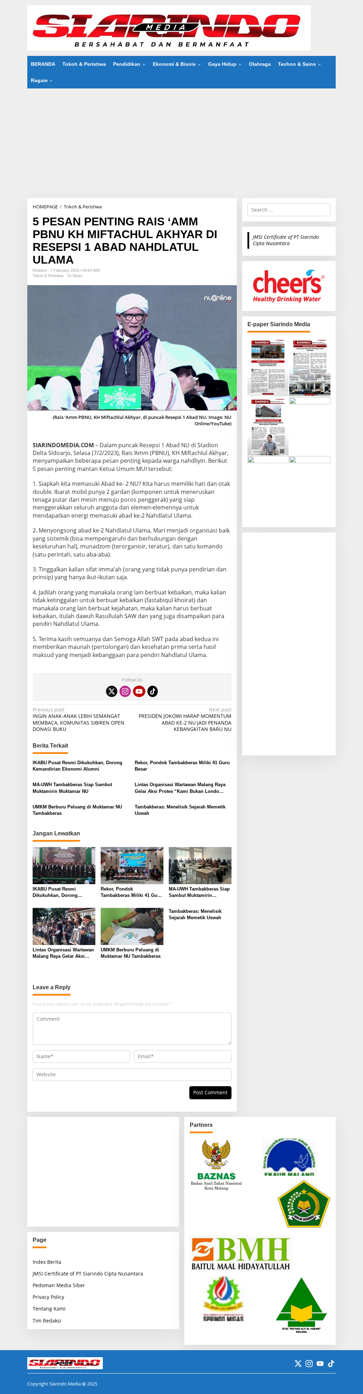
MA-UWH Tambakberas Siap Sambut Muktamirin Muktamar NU (72, 788)
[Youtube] (139, 691)
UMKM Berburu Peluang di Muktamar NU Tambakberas (77, 810)
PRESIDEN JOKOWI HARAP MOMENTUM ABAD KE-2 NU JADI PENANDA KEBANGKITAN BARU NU (185, 719)
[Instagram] (125, 691)
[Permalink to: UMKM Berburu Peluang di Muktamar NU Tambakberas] (132, 926)
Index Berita (47, 1261)
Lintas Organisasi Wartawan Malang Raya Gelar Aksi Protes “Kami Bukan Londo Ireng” (180, 788)
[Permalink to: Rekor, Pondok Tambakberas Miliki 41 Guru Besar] (132, 865)
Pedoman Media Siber (59, 1285)
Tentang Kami (49, 1308)
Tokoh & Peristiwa (48, 275)
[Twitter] (111, 691)
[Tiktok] (152, 691)
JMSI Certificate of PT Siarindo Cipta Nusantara (286, 240)
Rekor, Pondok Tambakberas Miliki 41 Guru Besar (182, 766)
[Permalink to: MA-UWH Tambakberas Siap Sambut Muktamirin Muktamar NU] (200, 865)
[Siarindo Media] (169, 27)
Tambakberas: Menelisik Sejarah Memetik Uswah (180, 810)
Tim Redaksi (47, 1320)
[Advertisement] (181, 143)
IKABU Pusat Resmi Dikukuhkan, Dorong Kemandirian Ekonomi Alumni (77, 766)
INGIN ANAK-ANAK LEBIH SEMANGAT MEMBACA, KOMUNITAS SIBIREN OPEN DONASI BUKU (78, 719)
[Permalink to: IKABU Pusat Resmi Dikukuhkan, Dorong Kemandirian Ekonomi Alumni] (64, 865)
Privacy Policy (48, 1297)
